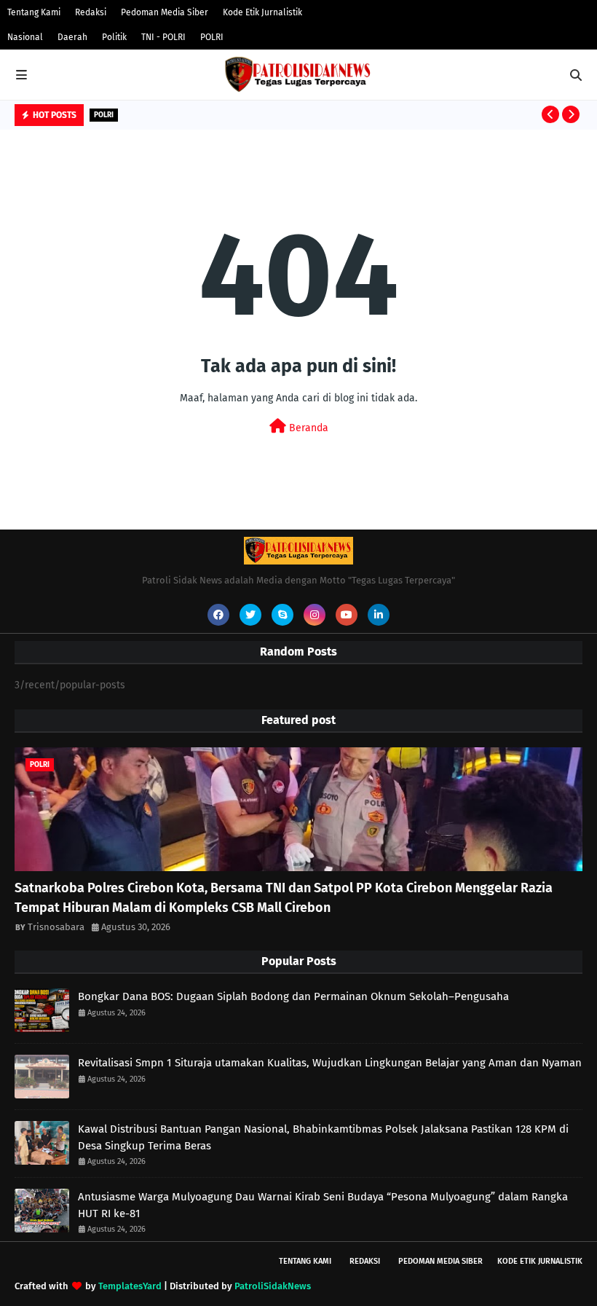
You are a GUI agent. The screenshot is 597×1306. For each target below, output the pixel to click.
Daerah (72, 37)
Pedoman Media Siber (164, 12)
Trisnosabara (56, 926)
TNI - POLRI (163, 37)
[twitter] (250, 615)
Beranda (307, 428)
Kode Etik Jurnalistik (262, 12)
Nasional (25, 37)
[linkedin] (379, 615)
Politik (114, 37)
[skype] (282, 615)
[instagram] (314, 615)
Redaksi (90, 12)
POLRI (212, 37)
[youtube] (346, 615)
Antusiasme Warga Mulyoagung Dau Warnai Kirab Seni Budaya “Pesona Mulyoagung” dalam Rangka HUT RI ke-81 (323, 1205)
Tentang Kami (33, 12)
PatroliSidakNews (272, 1286)
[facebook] (218, 615)
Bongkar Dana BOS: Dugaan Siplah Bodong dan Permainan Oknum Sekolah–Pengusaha (293, 996)
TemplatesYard (130, 1286)
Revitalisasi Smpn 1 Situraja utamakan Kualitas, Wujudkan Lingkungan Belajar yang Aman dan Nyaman (330, 1062)
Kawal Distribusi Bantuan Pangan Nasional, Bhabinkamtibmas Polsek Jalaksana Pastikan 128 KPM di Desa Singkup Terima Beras (323, 1137)
